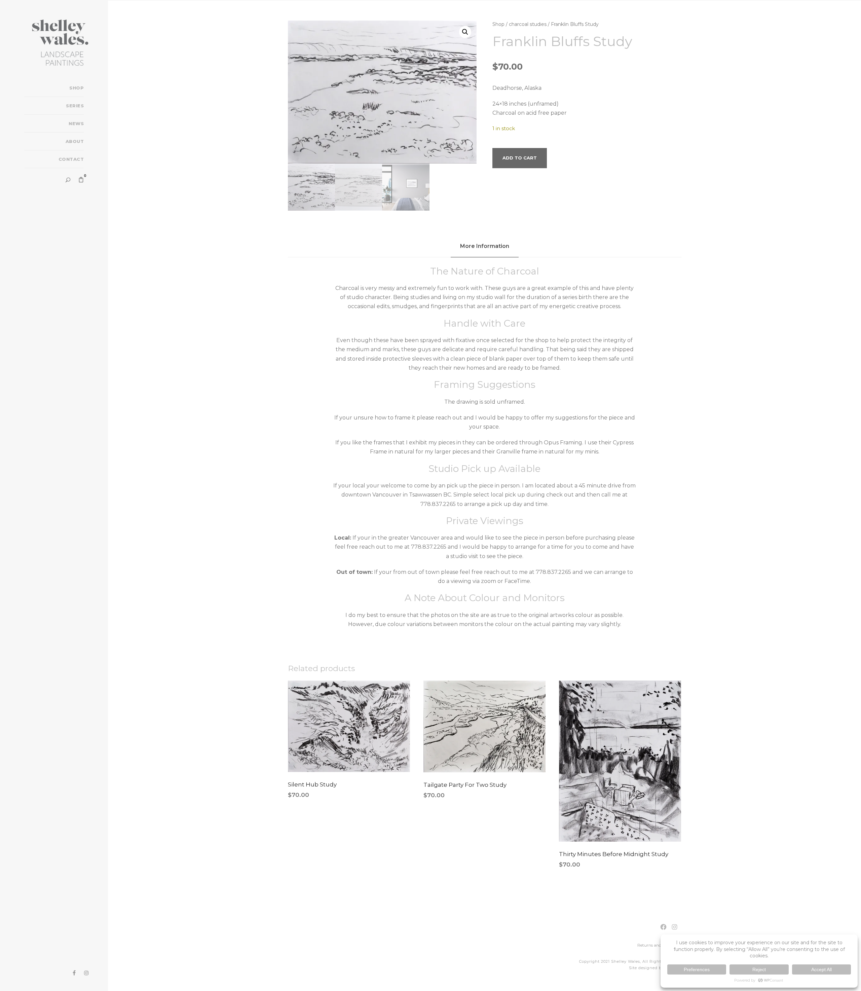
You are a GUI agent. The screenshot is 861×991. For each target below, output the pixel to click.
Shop (498, 24)
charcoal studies (528, 24)
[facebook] (74, 973)
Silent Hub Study (312, 784)
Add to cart (519, 157)
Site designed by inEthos (655, 967)
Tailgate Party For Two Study (465, 784)
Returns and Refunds (657, 945)
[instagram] (86, 973)
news (76, 123)
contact (71, 159)
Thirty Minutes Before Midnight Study (613, 854)
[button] (465, 32)
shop (76, 87)
